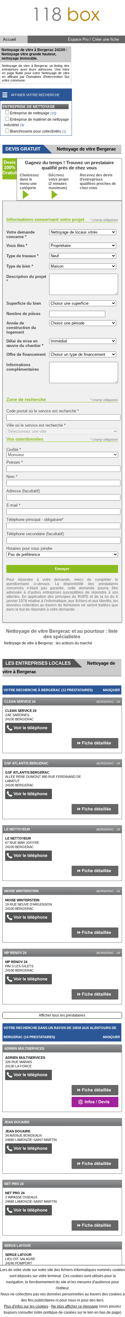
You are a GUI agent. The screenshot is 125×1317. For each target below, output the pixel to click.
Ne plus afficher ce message (74, 1306)
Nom (11, 476)
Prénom (14, 462)
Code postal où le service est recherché (42, 411)
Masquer (111, 690)
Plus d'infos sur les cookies (26, 1306)
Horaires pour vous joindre (29, 548)
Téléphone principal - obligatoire (34, 519)
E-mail (13, 505)
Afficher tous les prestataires (62, 1015)
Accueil (9, 39)
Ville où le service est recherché (36, 425)
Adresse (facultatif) (23, 491)
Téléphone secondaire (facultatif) (35, 534)
